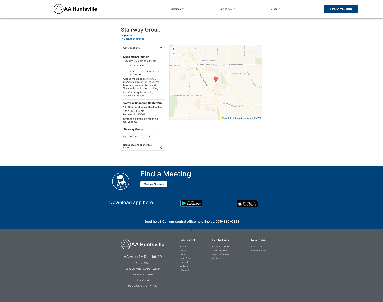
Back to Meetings (133, 38)
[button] (215, 77)
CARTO (257, 118)
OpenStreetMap (243, 118)
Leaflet (227, 118)
